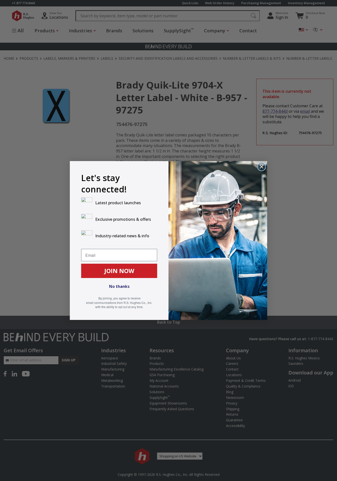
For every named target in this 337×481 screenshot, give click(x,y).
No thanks (119, 286)
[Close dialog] (261, 166)
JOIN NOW (119, 271)
